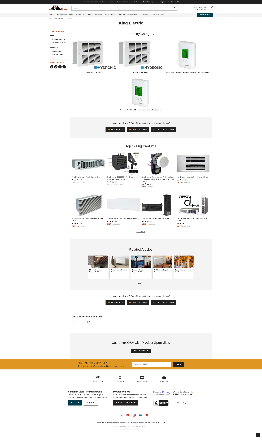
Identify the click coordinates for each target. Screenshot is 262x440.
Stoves (71, 14)
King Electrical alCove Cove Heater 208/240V (122, 218)
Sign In (91, 403)
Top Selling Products (58, 42)
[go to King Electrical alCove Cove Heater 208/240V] (123, 205)
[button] (138, 129)
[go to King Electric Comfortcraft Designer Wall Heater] (193, 164)
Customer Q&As (57, 54)
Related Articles (57, 51)
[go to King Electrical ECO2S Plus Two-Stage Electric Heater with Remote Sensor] (123, 164)
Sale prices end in (169, 2)
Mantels (90, 14)
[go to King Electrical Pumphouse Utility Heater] (158, 205)
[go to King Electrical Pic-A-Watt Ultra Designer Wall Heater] (88, 205)
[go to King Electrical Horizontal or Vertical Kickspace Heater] (193, 205)
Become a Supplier (126, 403)
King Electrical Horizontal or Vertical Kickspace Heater (192, 219)
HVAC (84, 14)
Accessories (98, 14)
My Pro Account (205, 14)
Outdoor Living (121, 14)
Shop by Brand (58, 18)
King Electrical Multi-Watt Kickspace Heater (86, 177)
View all (141, 283)
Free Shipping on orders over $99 (93, 2)
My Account (146, 14)
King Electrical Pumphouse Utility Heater (155, 218)
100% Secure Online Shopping (143, 2)
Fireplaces (52, 14)
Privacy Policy (136, 429)
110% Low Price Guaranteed (119, 2)
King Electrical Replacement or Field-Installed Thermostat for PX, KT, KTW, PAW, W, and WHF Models (158, 179)
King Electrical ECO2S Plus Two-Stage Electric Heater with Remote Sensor (123, 178)
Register (75, 403)
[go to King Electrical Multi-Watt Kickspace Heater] (88, 164)
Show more (141, 232)
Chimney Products (109, 14)
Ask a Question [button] (141, 351)
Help (162, 14)
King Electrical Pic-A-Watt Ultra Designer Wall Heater (87, 219)
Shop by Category (58, 39)
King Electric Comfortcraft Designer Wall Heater (193, 177)
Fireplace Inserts (62, 14)
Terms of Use (126, 429)
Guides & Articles (132, 14)
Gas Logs (78, 14)
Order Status (155, 14)
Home (51, 18)
